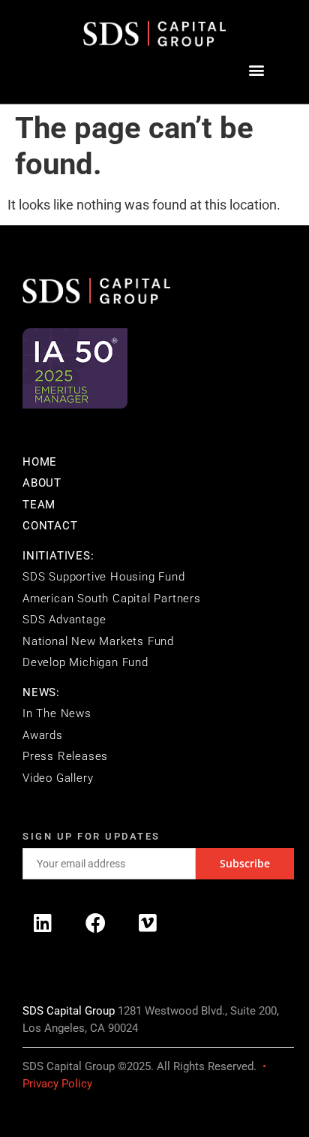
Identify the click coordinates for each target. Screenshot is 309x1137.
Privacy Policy (57, 1083)
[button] (256, 70)
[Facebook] (95, 922)
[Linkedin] (42, 922)
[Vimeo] (148, 922)
